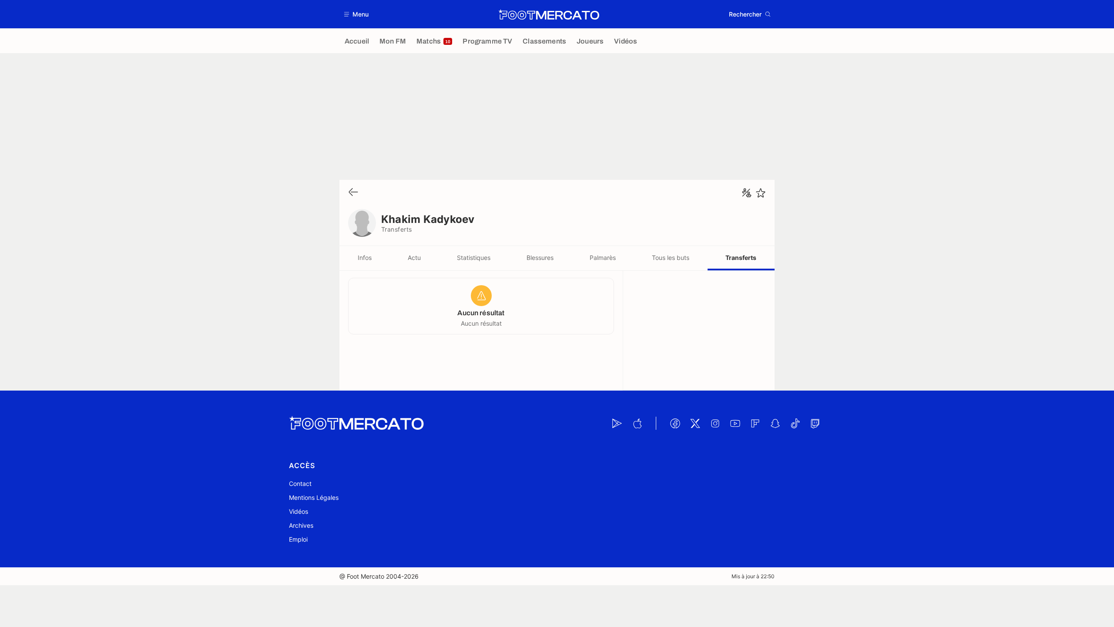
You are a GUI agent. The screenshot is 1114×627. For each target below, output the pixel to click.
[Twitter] (694, 423)
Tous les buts (670, 257)
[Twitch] (815, 423)
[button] (356, 14)
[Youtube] (735, 423)
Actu (414, 257)
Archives (301, 525)
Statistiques (473, 257)
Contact (300, 483)
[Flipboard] (755, 423)
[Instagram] (714, 423)
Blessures (540, 257)
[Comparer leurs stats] (747, 193)
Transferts (740, 257)
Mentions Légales (314, 497)
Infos (365, 257)
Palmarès (603, 257)
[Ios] (637, 423)
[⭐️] (760, 193)
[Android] (617, 423)
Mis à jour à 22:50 (753, 576)
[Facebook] (674, 423)
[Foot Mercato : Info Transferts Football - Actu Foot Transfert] (548, 14)
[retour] (353, 193)
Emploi (298, 539)
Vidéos (298, 511)
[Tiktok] (795, 423)
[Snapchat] (775, 423)
